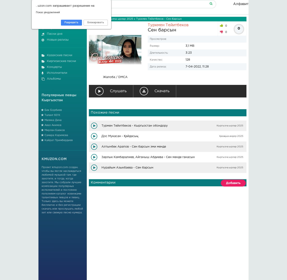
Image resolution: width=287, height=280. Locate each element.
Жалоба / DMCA (115, 77)
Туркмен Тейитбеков (168, 25)
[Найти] (211, 3)
